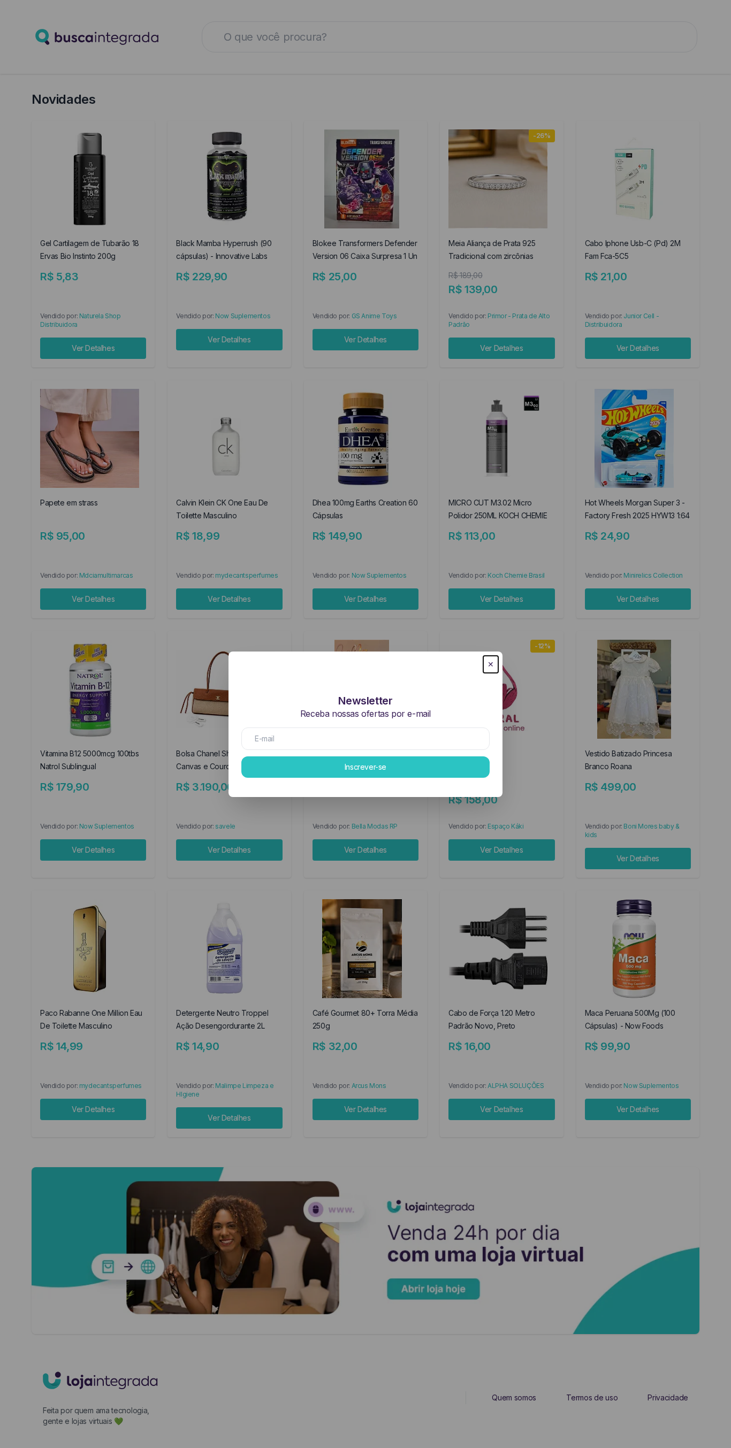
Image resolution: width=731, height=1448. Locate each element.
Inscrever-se (365, 766)
